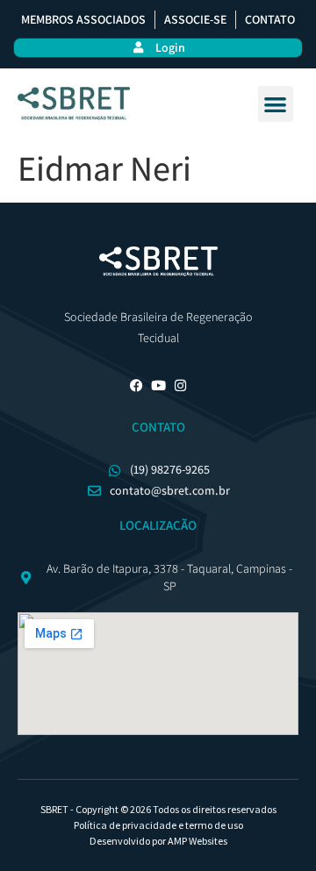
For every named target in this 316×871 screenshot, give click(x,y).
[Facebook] (136, 385)
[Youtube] (158, 385)
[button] (276, 104)
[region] (158, 754)
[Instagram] (180, 385)
